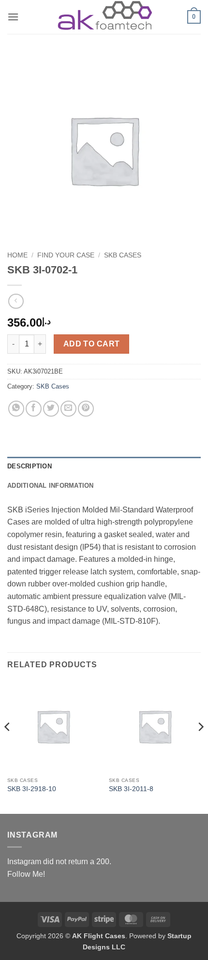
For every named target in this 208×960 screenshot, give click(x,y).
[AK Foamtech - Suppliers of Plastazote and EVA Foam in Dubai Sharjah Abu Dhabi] (104, 16)
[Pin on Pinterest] (86, 409)
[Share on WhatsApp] (16, 409)
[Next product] (15, 301)
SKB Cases (122, 255)
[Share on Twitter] (51, 409)
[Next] (200, 746)
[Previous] (8, 746)
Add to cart (91, 344)
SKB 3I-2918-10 (31, 789)
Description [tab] (29, 466)
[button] (13, 17)
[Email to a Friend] (68, 409)
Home (17, 255)
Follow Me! (26, 874)
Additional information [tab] (50, 485)
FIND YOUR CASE (65, 255)
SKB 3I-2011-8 (131, 789)
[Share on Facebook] (34, 409)
